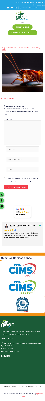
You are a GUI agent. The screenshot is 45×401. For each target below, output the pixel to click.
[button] (22, 21)
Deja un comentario (9, 48)
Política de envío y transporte (25, 386)
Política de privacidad (9, 386)
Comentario (9, 119)
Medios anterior (7, 98)
